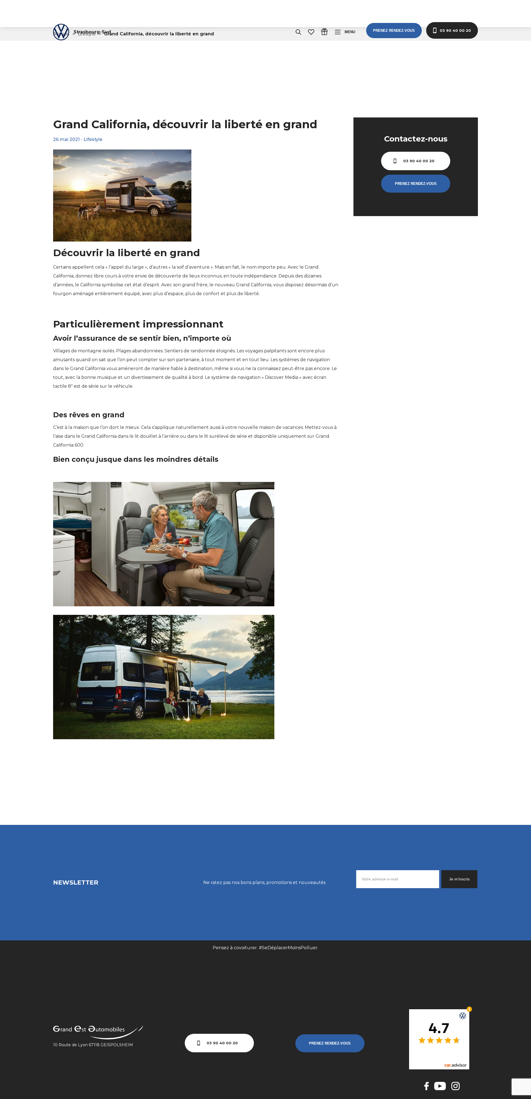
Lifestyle (93, 139)
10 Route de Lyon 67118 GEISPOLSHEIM (93, 1044)
